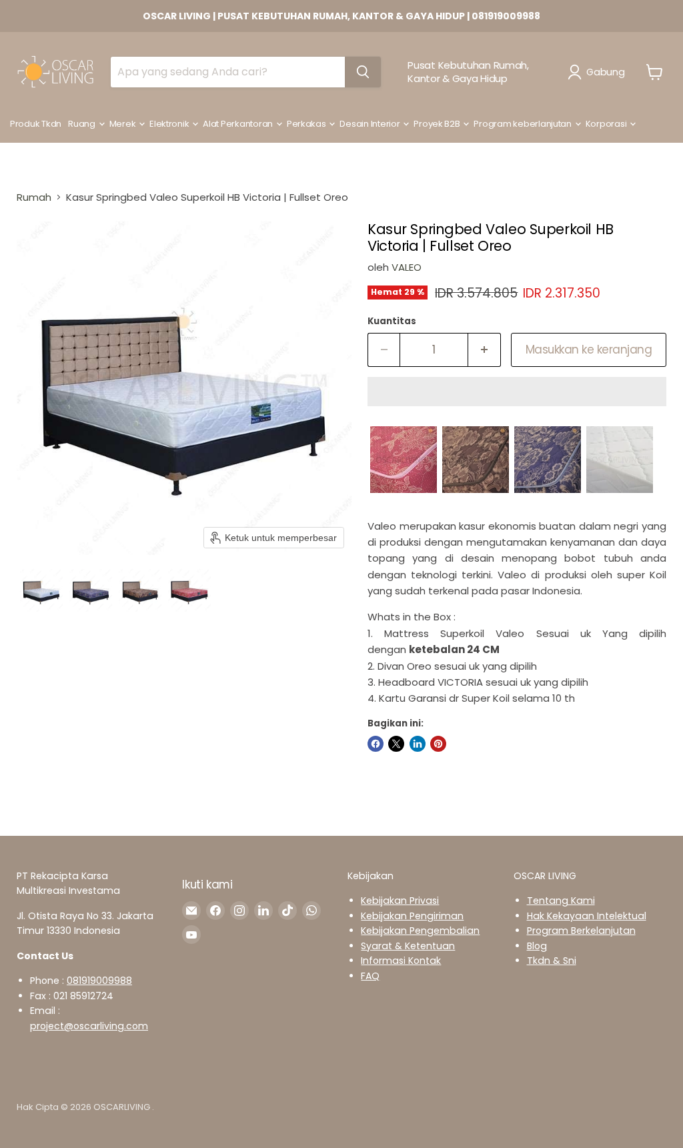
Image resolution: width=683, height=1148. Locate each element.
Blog (537, 946)
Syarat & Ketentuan (408, 946)
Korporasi (607, 123)
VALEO (407, 267)
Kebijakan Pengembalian (420, 930)
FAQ (370, 976)
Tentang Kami (561, 900)
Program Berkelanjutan (581, 930)
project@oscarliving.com (89, 1026)
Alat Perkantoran (239, 123)
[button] (599, 72)
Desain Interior (370, 123)
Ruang (82, 123)
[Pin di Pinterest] (438, 744)
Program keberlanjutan (523, 123)
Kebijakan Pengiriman (412, 916)
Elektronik (170, 123)
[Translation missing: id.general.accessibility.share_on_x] (396, 744)
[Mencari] (363, 72)
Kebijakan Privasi (400, 900)
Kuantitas (392, 321)
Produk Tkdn (35, 123)
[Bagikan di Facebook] (376, 744)
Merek (123, 123)
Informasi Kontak (401, 960)
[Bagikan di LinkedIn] (418, 744)
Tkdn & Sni (551, 960)
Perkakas (307, 123)
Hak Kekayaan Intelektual (586, 916)
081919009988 (99, 980)
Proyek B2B (438, 123)
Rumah (34, 197)
